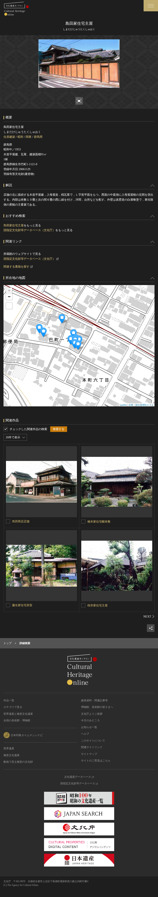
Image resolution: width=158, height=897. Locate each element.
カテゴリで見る (12, 707)
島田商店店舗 (20, 521)
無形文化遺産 (11, 755)
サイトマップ (89, 753)
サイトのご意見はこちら (95, 760)
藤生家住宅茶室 (22, 605)
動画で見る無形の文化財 (18, 761)
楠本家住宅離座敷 (98, 521)
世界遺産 (8, 748)
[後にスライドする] (149, 616)
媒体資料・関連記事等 (94, 700)
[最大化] (9, 306)
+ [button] (9, 290)
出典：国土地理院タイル (141, 404)
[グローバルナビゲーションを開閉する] (151, 5)
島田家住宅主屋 (13, 225)
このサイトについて (93, 740)
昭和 (20, 136)
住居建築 (9, 136)
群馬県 (38, 136)
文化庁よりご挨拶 (91, 713)
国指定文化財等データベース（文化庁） (29, 230)
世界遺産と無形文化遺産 (18, 713)
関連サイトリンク (91, 747)
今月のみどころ (90, 720)
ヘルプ (85, 733)
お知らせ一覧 (89, 727)
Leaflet (123, 404)
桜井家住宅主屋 (97, 605)
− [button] (9, 296)
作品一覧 (8, 700)
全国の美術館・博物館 (16, 720)
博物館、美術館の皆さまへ (97, 707)
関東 (28, 136)
